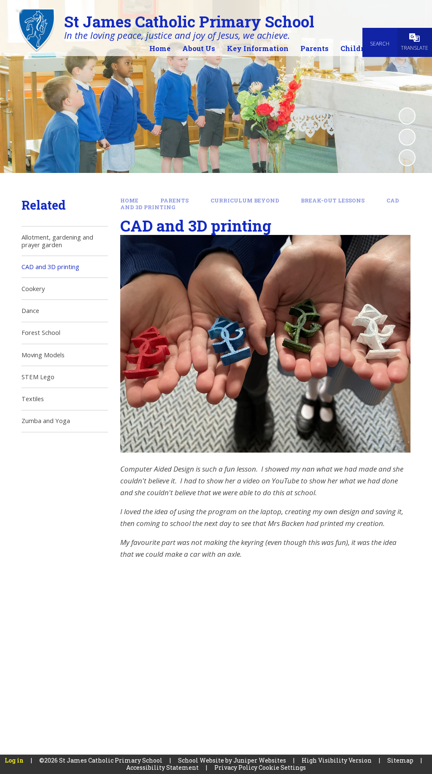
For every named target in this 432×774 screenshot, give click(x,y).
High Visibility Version (337, 760)
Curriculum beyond (245, 200)
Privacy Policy (235, 767)
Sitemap (400, 760)
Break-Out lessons (332, 200)
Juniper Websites (259, 760)
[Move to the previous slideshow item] (407, 137)
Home (129, 200)
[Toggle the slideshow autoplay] (407, 116)
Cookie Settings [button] (282, 767)
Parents (174, 200)
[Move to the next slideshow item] (407, 157)
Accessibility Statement (162, 767)
